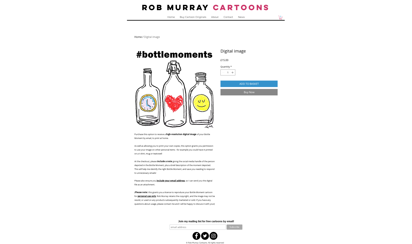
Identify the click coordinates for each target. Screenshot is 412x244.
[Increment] (233, 72)
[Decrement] (223, 72)
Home (138, 37)
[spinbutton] (228, 72)
